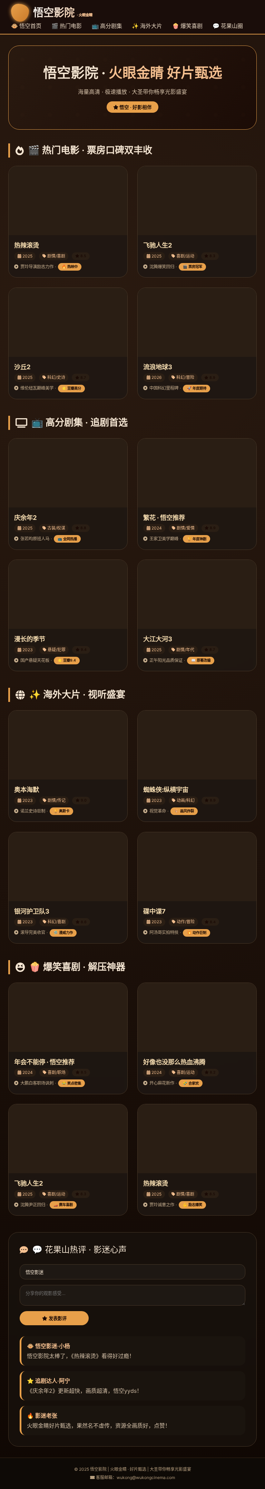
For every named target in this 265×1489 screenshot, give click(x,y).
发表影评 (57, 1318)
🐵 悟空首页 (26, 25)
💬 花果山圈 (228, 25)
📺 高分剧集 (107, 25)
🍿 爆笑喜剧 (187, 25)
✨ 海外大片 (147, 25)
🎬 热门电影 (66, 25)
